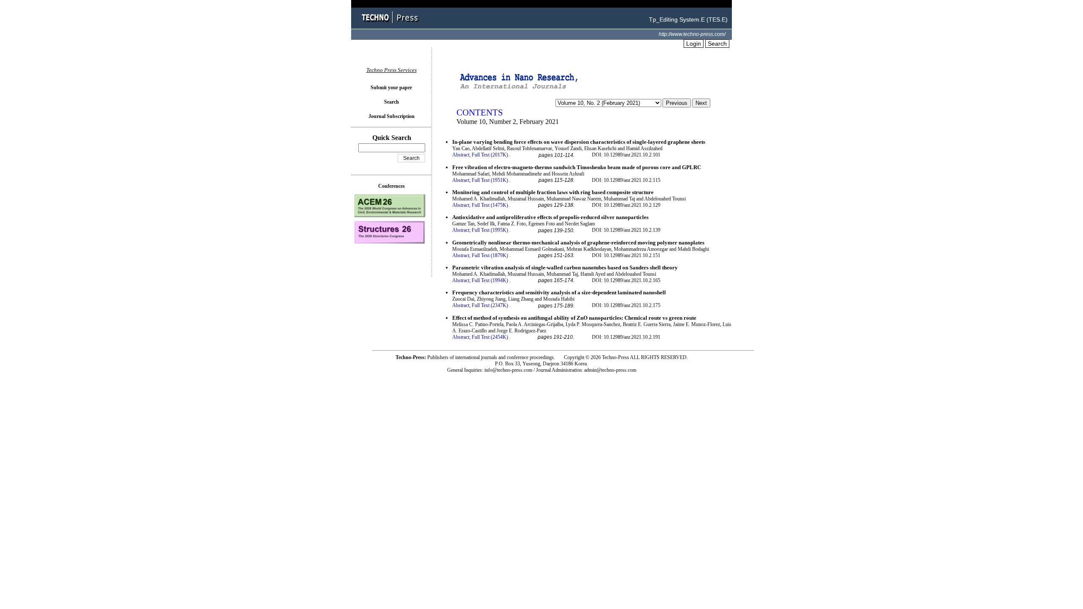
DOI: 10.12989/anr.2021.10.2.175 (626, 305)
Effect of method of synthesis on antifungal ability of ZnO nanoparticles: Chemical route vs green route (574, 318)
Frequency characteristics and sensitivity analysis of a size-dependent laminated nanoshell (559, 292)
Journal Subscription (391, 116)
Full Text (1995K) (490, 230)
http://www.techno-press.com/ (692, 34)
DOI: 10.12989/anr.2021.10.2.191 (626, 337)
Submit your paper (391, 88)
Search (717, 43)
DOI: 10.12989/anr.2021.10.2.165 (626, 280)
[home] (391, 24)
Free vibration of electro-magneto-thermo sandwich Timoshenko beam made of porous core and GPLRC (576, 167)
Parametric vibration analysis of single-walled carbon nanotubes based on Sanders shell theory (565, 267)
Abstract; (461, 155)
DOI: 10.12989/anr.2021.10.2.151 (626, 255)
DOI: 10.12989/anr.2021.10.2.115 (626, 180)
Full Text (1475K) (490, 205)
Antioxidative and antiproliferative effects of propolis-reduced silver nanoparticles (550, 217)
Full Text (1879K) (490, 255)
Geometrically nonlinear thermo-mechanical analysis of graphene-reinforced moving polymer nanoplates (578, 242)
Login (693, 43)
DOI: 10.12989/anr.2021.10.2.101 (626, 155)
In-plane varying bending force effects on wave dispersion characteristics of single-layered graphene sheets (578, 142)
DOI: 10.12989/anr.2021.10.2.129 (626, 205)
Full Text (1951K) (490, 180)
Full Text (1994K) (490, 280)
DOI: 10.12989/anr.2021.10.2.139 (626, 230)
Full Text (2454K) (490, 337)
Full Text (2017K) (490, 155)
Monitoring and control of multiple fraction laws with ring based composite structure (553, 192)
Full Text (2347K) (490, 305)
